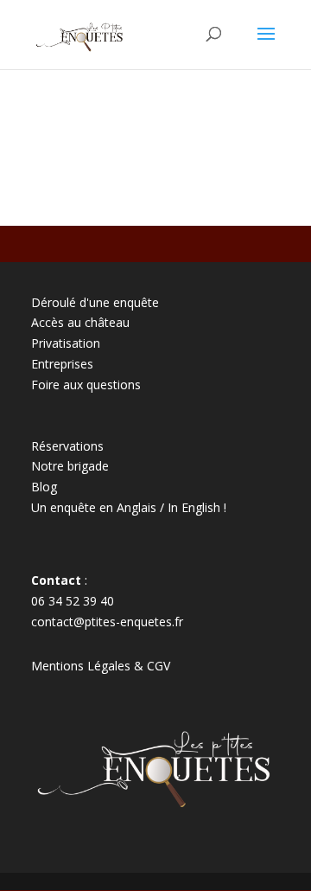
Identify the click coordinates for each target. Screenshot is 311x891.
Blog (44, 486)
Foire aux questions (86, 384)
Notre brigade (70, 466)
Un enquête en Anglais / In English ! (128, 507)
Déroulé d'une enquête (95, 302)
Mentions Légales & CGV (100, 665)
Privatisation (65, 343)
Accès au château (80, 322)
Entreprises (62, 364)
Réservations (67, 446)
